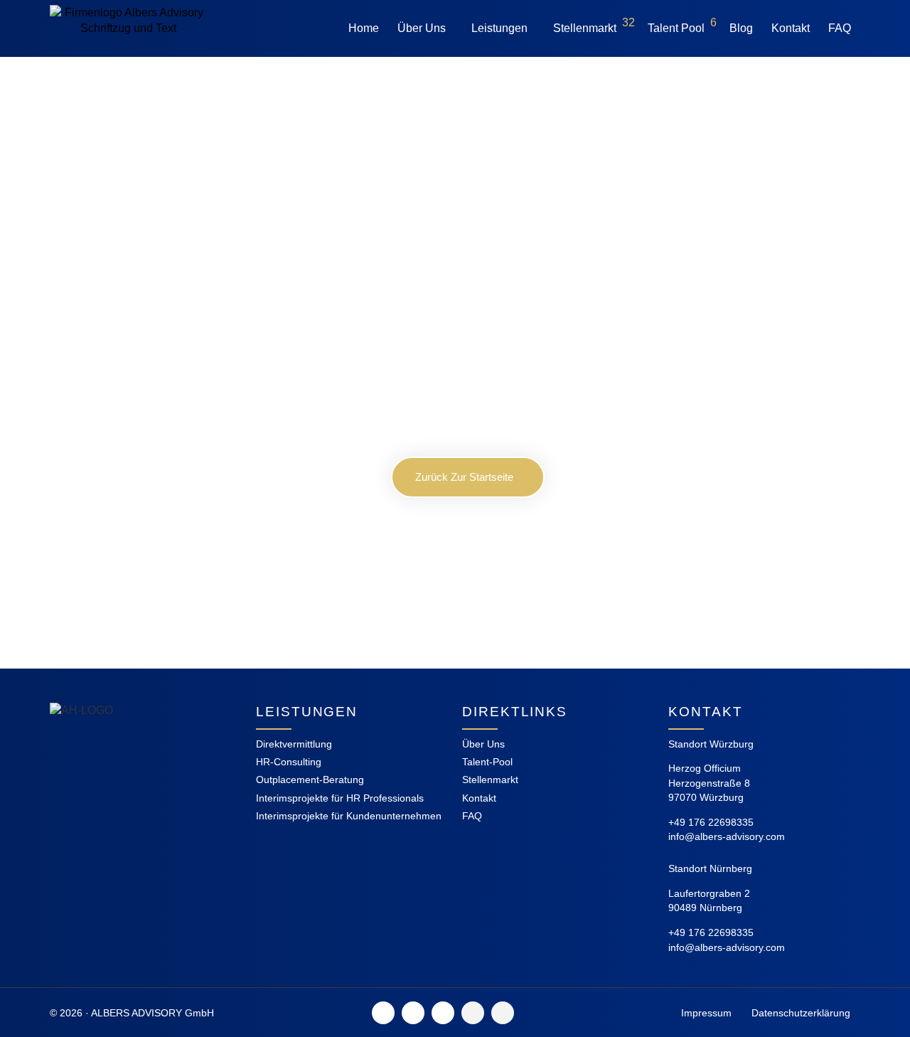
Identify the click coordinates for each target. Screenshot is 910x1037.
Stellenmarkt (594, 25)
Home (363, 28)
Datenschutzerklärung (800, 1013)
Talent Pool (682, 25)
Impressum (706, 1013)
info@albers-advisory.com (726, 836)
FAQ (839, 28)
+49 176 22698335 (711, 822)
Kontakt (790, 28)
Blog (741, 28)
